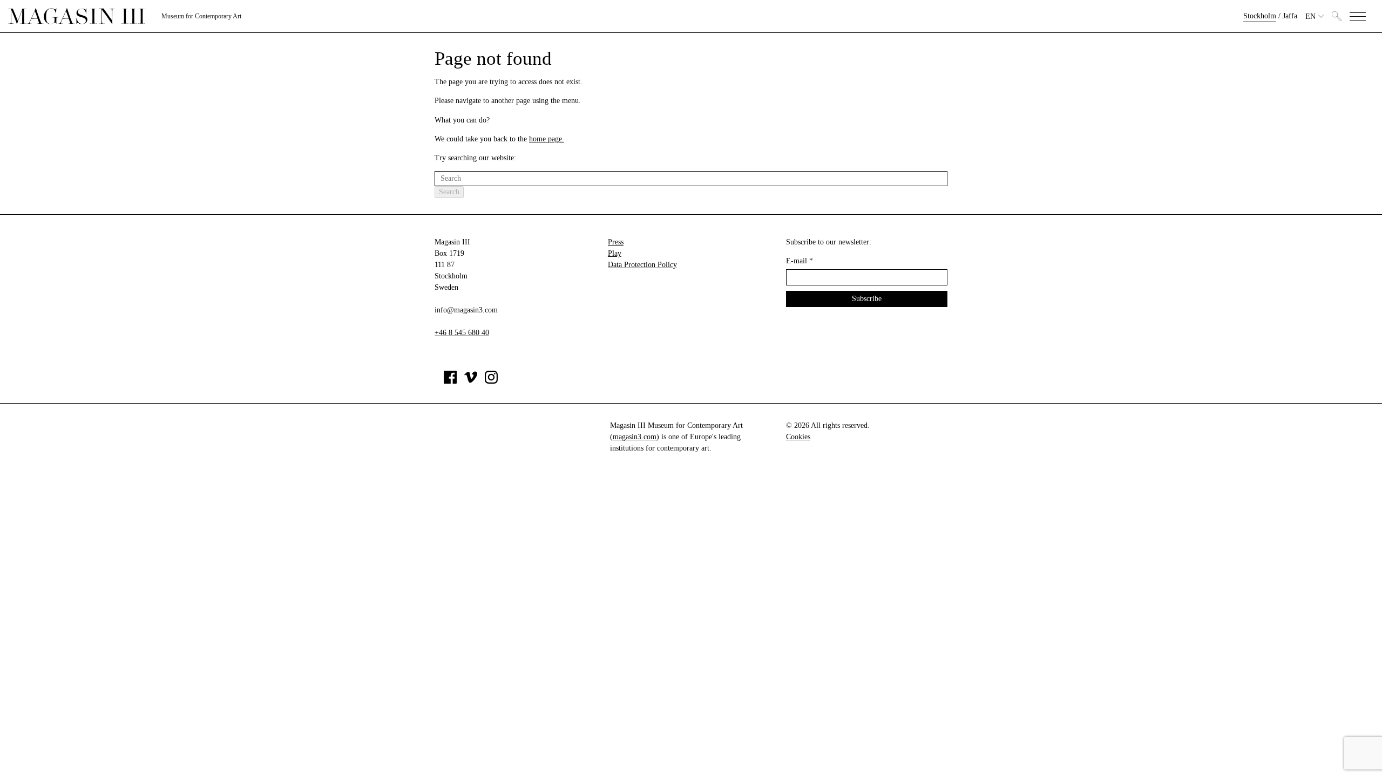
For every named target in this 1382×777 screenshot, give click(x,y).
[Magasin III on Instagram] (491, 381)
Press (616, 242)
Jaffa (1290, 16)
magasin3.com (634, 437)
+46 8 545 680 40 (462, 333)
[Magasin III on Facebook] (450, 381)
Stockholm (1259, 16)
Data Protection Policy (642, 265)
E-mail (799, 261)
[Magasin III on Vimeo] (470, 381)
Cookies (798, 437)
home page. (546, 139)
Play (614, 253)
